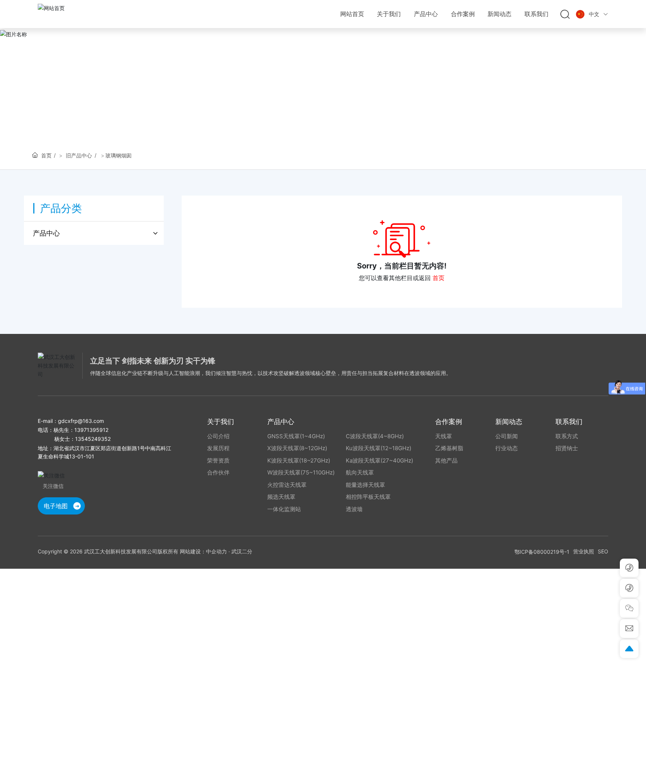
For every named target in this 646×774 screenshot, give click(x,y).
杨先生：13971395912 (80, 430)
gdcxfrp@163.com (81, 421)
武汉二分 (241, 551)
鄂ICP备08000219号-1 (541, 552)
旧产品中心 (79, 155)
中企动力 (216, 551)
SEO (603, 551)
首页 (438, 278)
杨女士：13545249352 (82, 439)
